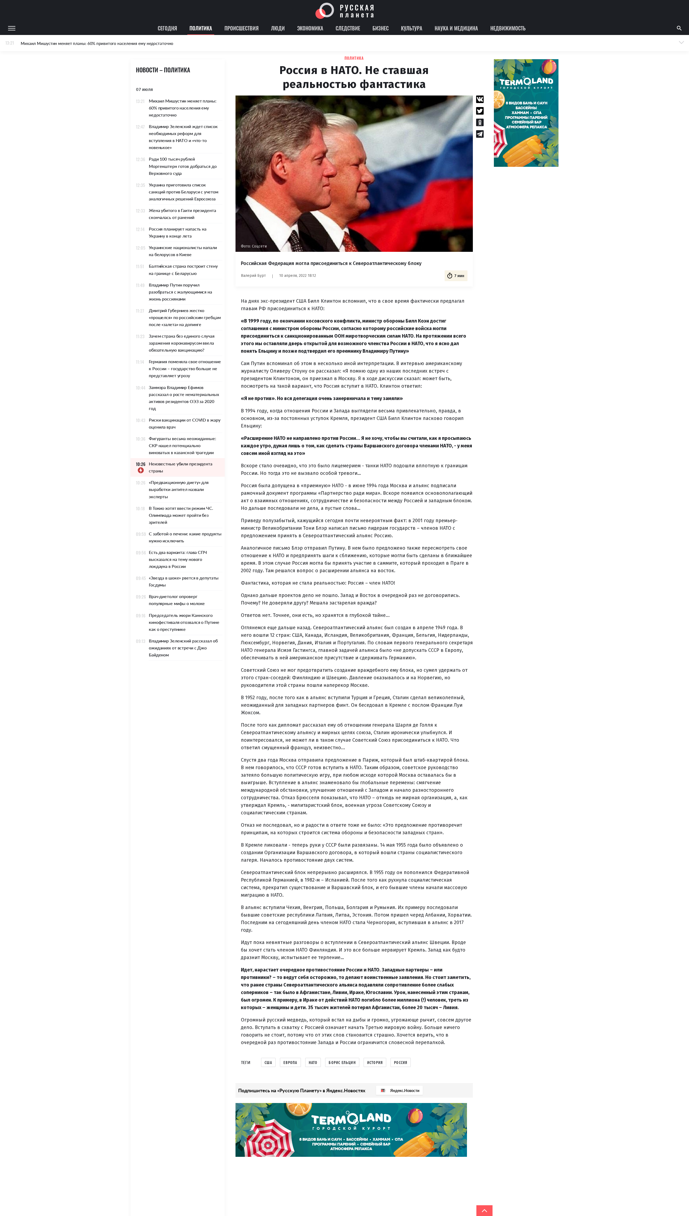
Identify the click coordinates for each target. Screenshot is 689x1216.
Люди (278, 28)
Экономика (310, 28)
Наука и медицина (456, 28)
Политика (200, 28)
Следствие (348, 28)
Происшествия (241, 28)
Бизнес (380, 28)
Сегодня (167, 28)
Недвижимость (508, 28)
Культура (411, 28)
